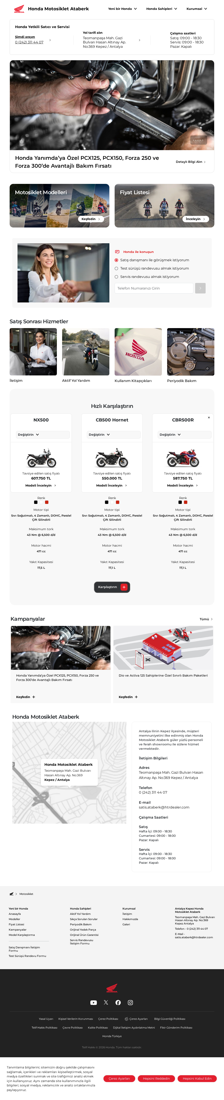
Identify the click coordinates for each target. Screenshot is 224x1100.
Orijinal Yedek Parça (83, 929)
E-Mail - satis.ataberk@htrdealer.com (194, 936)
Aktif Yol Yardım (80, 913)
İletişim (127, 913)
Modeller (14, 919)
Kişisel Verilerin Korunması (75, 1018)
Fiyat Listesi (16, 924)
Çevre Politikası (73, 1027)
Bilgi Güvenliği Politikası (169, 1018)
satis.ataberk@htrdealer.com (164, 807)
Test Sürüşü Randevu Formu (27, 956)
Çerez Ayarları (139, 1018)
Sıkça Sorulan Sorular (84, 919)
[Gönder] (200, 288)
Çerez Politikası (108, 1018)
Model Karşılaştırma (22, 935)
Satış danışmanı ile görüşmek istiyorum (154, 260)
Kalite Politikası (98, 1027)
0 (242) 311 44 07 (153, 792)
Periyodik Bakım (81, 924)
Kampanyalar (17, 929)
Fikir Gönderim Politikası (176, 1027)
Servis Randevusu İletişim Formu (81, 942)
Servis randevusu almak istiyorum (149, 277)
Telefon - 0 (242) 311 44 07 (191, 928)
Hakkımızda (130, 919)
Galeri (126, 924)
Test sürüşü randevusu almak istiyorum (154, 268)
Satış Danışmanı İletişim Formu (24, 949)
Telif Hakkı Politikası (44, 1027)
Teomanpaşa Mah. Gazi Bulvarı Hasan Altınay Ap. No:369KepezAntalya (195, 920)
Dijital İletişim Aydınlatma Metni (134, 1027)
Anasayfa (15, 913)
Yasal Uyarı (46, 1018)
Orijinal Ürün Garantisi (84, 935)
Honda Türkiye (112, 1036)
